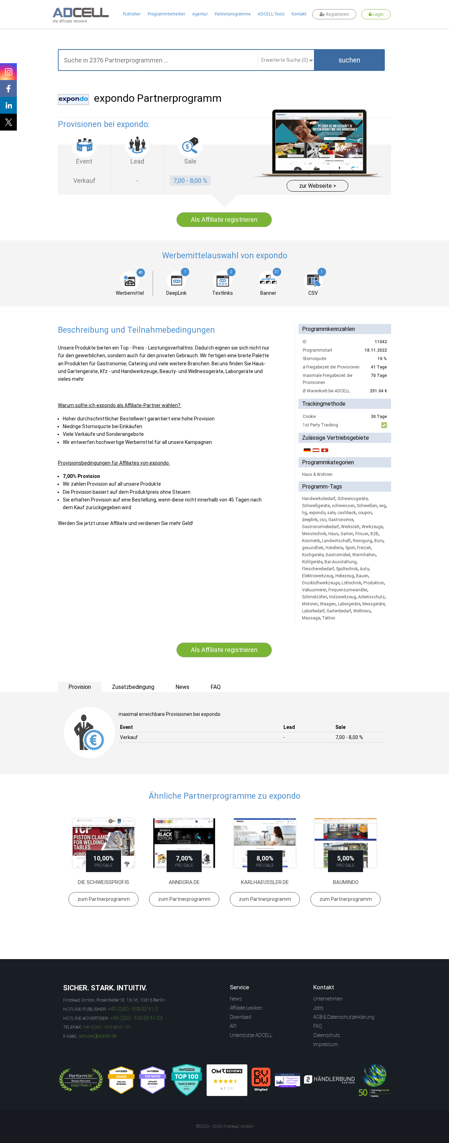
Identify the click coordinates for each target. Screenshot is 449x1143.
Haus (333, 533)
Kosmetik (311, 540)
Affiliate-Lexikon (246, 1008)
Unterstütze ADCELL (251, 1035)
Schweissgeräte (352, 498)
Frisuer (361, 533)
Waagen (328, 604)
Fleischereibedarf (318, 568)
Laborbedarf (313, 611)
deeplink (309, 519)
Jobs (318, 1008)
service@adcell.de (98, 1036)
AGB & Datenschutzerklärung (343, 1017)
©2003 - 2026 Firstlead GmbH (224, 1126)
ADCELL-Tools (271, 14)
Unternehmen (328, 999)
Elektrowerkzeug (317, 575)
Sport (350, 547)
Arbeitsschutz (371, 596)
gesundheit (312, 547)
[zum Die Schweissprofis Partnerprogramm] (103, 843)
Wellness (362, 611)
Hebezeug (344, 575)
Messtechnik (314, 533)
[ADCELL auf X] (8, 122)
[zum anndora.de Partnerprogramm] (184, 843)
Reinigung (362, 540)
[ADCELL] (227, 1080)
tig (304, 512)
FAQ (317, 1026)
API (233, 1026)
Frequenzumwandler (347, 589)
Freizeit (364, 547)
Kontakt (298, 14)
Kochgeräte (312, 554)
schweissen (343, 505)
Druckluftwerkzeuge (321, 582)
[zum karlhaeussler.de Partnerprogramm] (265, 843)
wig (382, 505)
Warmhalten (364, 554)
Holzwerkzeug (342, 596)
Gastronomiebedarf (320, 526)
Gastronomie (340, 519)
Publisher (132, 14)
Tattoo (328, 618)
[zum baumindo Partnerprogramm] (345, 843)
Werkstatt (350, 526)
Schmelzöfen (314, 596)
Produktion (373, 582)
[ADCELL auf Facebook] (8, 88)
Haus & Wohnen (317, 474)
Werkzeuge (372, 526)
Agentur (200, 14)
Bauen (362, 575)
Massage (311, 618)
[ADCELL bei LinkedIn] (8, 105)
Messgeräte (373, 604)
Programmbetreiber (166, 14)
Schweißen (367, 505)
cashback (346, 512)
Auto (364, 568)
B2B (374, 533)
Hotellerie (334, 547)
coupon (365, 512)
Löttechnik (351, 582)
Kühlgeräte (312, 561)
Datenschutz (326, 1035)
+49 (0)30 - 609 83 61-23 (136, 1018)
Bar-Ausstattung (340, 561)
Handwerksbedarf (318, 498)
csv (323, 519)
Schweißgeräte (316, 505)
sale (331, 512)
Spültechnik (347, 568)
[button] (349, 60)
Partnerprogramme (233, 14)
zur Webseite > (317, 185)
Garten (347, 533)
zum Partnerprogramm (104, 899)
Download (240, 1017)
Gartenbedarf (339, 611)
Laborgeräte (349, 604)
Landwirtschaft (336, 540)
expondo (317, 512)
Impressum (325, 1044)
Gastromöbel (338, 554)
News (236, 999)
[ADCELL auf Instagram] (8, 71)
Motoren (310, 604)
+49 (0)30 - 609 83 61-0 (133, 1009)
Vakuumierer (314, 589)
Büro (378, 540)
